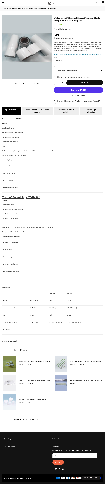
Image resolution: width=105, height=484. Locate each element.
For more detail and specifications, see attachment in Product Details (77, 54)
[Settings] (96, 3)
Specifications (11, 110)
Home (4, 8)
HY (54, 15)
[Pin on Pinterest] (27, 84)
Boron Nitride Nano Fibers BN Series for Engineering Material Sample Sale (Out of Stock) (86, 381)
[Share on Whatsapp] (34, 84)
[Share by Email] (38, 84)
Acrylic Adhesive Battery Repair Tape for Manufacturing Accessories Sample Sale (35, 361)
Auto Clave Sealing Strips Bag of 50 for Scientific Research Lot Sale (86, 361)
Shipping (56, 38)
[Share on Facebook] (20, 84)
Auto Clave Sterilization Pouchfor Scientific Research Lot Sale (35, 381)
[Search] (7, 3)
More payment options (78, 95)
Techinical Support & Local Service (37, 111)
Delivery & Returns (76, 77)
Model (55, 57)
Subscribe (58, 462)
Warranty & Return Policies (66, 111)
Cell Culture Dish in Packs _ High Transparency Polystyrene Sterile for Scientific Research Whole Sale (35, 400)
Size (55, 67)
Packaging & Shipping (91, 111)
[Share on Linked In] (31, 84)
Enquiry (88, 77)
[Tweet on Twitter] (24, 84)
